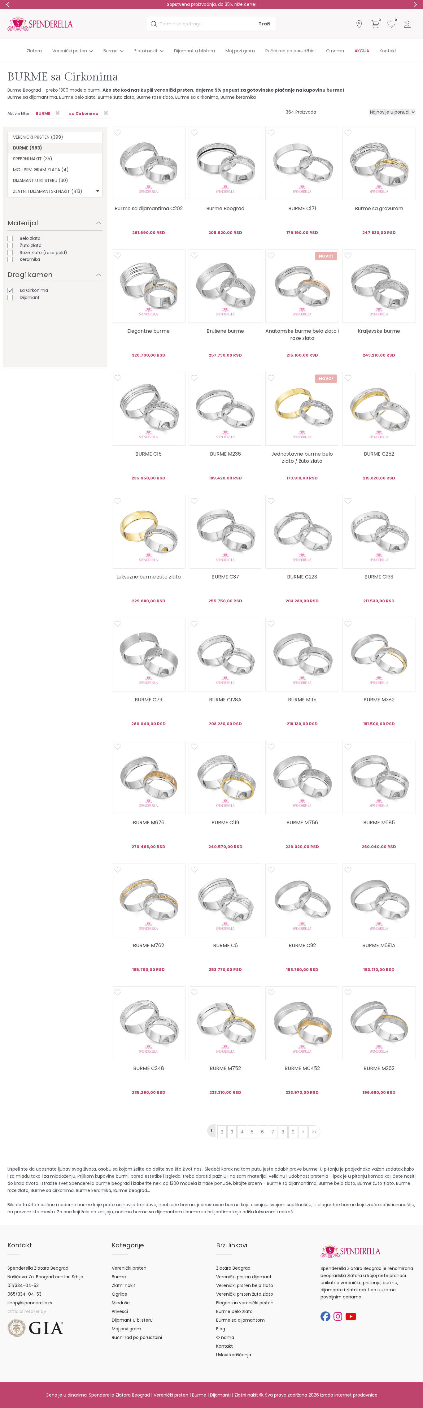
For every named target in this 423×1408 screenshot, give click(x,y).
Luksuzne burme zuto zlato (148, 576)
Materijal (22, 223)
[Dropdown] (98, 191)
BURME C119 (225, 822)
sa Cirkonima (34, 290)
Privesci (120, 1311)
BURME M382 (379, 699)
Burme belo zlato (77, 97)
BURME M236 (225, 453)
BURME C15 (148, 453)
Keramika (30, 259)
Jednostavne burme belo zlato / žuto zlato (302, 457)
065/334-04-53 (24, 1294)
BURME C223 (302, 576)
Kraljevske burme (379, 331)
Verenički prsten (129, 1268)
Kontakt (388, 51)
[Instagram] (338, 1317)
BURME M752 (225, 1068)
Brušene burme (225, 331)
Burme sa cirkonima (196, 97)
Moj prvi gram (240, 51)
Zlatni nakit (123, 1285)
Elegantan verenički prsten (244, 1303)
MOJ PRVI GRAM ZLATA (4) (41, 170)
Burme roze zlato (155, 97)
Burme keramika (238, 97)
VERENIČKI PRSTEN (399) (38, 137)
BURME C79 (148, 699)
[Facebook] (325, 1317)
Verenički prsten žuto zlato (244, 1294)
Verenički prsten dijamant (244, 1277)
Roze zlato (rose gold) (43, 252)
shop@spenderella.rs (29, 1303)
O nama (335, 51)
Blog (220, 1329)
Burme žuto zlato (116, 97)
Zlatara (34, 51)
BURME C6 (225, 945)
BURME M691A (378, 945)
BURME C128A (225, 699)
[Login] (407, 24)
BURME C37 (225, 576)
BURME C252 (379, 453)
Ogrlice (119, 1294)
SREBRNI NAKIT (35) (32, 159)
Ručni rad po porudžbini (290, 51)
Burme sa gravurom (379, 208)
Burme (119, 1277)
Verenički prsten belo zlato (244, 1285)
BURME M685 (379, 822)
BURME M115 (302, 699)
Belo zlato (30, 238)
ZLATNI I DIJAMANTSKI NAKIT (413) (47, 191)
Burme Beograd (225, 208)
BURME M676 (148, 822)
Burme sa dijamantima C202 (149, 208)
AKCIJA (362, 51)
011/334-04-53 (23, 1285)
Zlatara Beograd (233, 1268)
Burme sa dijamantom (240, 1320)
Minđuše (121, 1303)
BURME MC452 (302, 1068)
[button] (415, 5)
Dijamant (30, 297)
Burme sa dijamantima (32, 97)
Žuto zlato (30, 245)
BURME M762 (148, 945)
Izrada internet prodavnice (348, 1395)
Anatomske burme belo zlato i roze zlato (302, 334)
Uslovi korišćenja (233, 1355)
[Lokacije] (359, 24)
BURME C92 (302, 945)
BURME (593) (27, 148)
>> (314, 1132)
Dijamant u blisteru (194, 51)
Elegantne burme (148, 331)
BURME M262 (379, 1068)
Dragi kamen (30, 274)
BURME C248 (148, 1068)
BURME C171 (302, 208)
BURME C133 (378, 576)
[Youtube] (350, 1317)
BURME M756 (302, 822)
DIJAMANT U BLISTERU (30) (40, 180)
